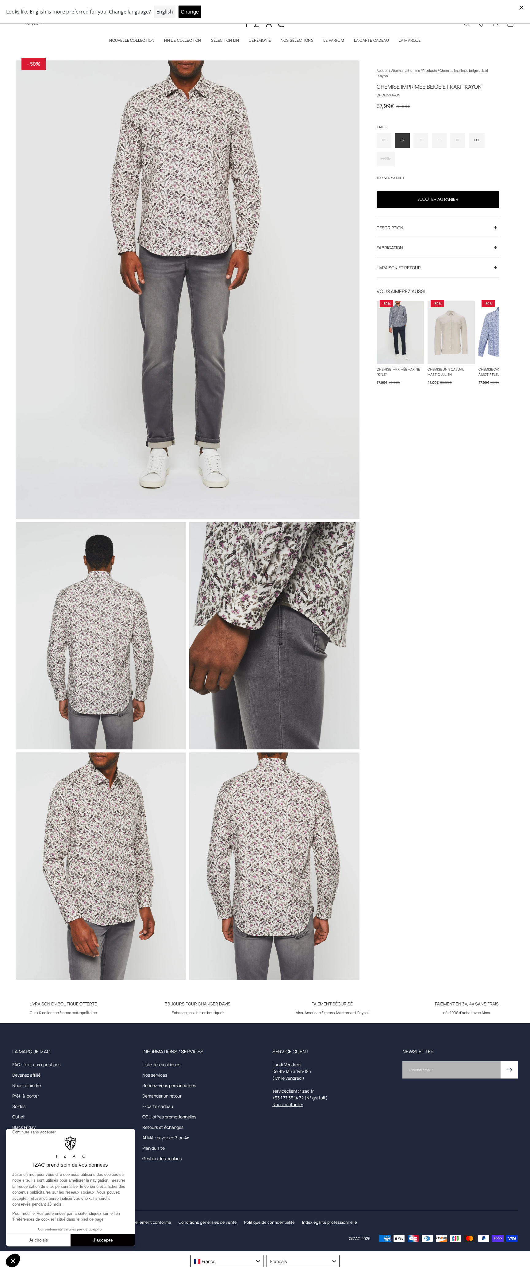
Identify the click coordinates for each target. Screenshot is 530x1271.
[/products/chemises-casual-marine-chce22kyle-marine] (400, 332)
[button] (131, 42)
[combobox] (226, 1261)
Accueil (383, 70)
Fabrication (390, 248)
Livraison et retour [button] (399, 267)
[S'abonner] (509, 1070)
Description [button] (390, 228)
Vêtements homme (406, 70)
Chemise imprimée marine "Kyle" (398, 372)
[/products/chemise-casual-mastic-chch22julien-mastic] (451, 332)
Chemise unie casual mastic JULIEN (446, 372)
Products (430, 70)
